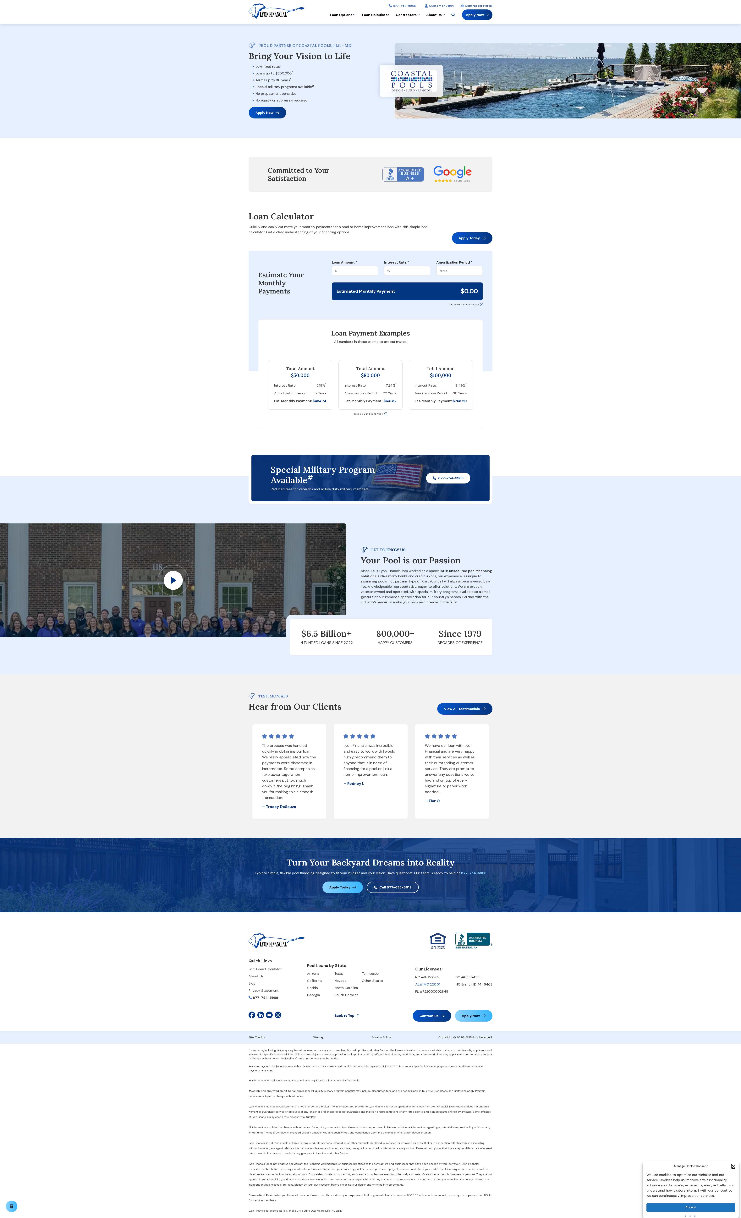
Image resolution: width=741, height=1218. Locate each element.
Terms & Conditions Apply (464, 304)
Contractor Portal (478, 6)
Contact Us (429, 1015)
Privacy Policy (381, 1037)
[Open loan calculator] (11, 1206)
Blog (252, 983)
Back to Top (344, 1015)
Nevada (340, 980)
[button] (733, 1166)
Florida (312, 988)
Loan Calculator (375, 15)
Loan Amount (344, 262)
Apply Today (469, 238)
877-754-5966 (404, 6)
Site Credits (257, 1037)
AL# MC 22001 (427, 984)
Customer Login (441, 6)
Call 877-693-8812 (395, 887)
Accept (691, 1207)
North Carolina (346, 988)
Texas (338, 973)
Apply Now (475, 15)
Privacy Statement (264, 990)
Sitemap (318, 1037)
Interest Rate (396, 262)
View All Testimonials (462, 709)
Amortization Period (454, 262)
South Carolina (346, 995)
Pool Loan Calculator (265, 969)
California (314, 980)
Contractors (406, 15)
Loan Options (341, 15)
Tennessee (370, 973)
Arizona (313, 973)
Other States (372, 980)
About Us (434, 15)
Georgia (313, 995)
